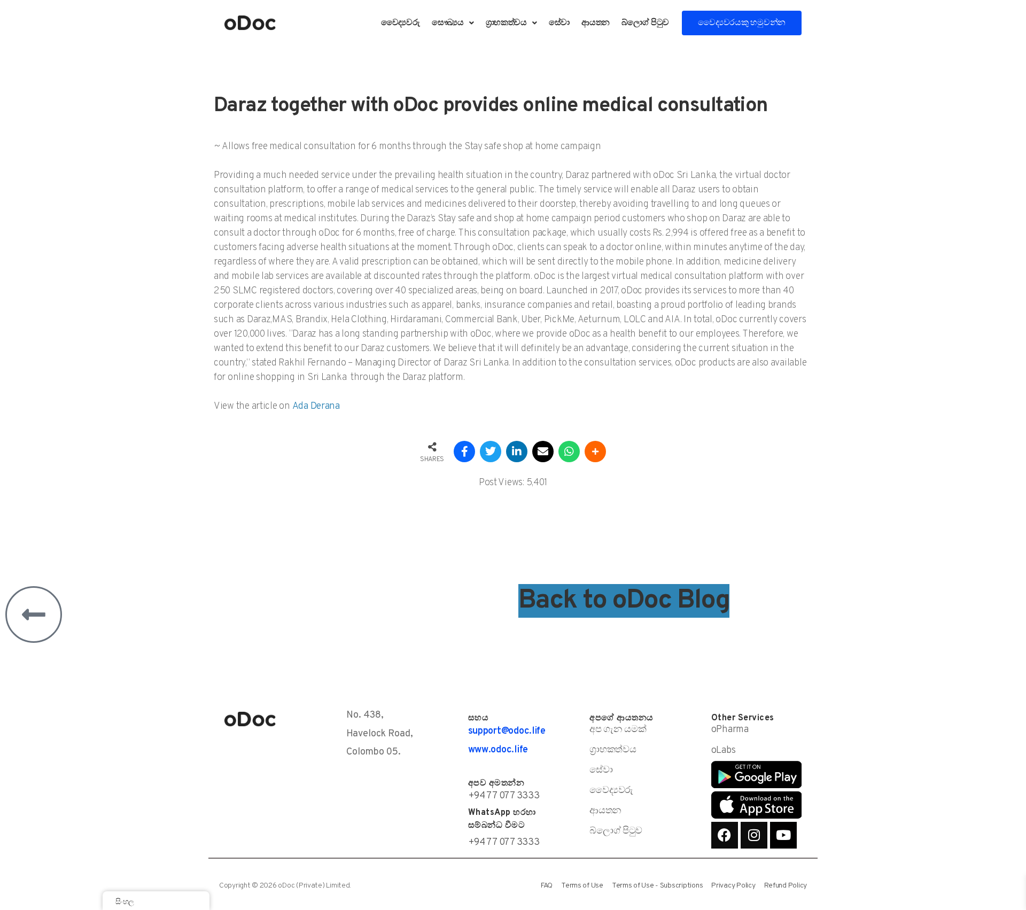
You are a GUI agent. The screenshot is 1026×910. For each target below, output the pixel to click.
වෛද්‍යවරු (400, 23)
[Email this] (543, 451)
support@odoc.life (507, 731)
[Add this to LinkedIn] (516, 451)
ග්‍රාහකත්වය (506, 23)
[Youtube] (783, 835)
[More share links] (595, 451)
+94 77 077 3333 (504, 796)
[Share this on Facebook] (464, 451)
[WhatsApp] (569, 451)
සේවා (559, 23)
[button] (453, 23)
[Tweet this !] (490, 451)
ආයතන (595, 23)
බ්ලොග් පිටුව (645, 23)
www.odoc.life (498, 750)
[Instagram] (754, 835)
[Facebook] (724, 835)
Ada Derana (316, 406)
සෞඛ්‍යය (448, 23)
